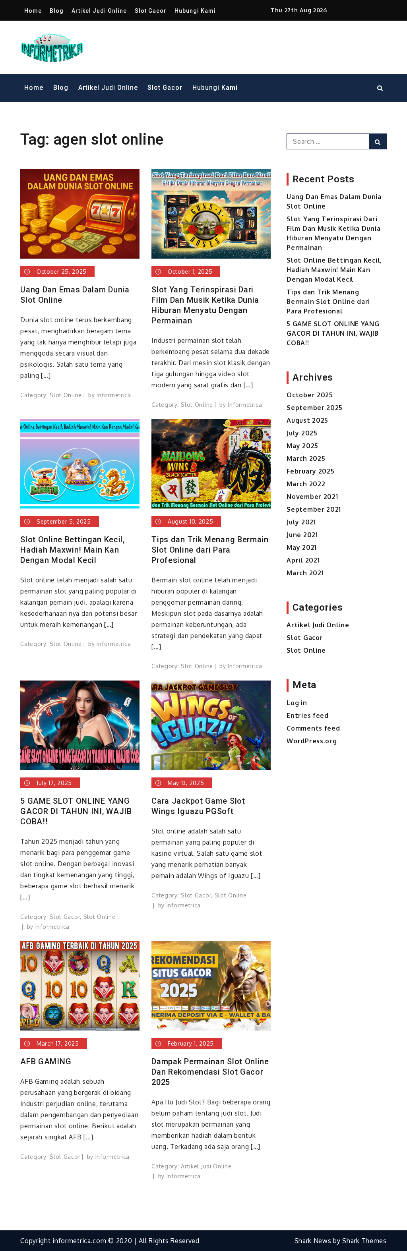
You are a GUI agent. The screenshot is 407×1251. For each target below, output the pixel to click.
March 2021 (305, 573)
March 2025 (306, 458)
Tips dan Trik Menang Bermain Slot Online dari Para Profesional (210, 550)
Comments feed (313, 728)
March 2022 (306, 484)
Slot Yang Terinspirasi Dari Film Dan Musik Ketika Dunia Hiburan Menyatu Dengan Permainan (205, 305)
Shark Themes (364, 1241)
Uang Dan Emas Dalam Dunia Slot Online (75, 295)
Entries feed (307, 715)
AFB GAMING (45, 1061)
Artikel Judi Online (99, 11)
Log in (297, 703)
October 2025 (310, 395)
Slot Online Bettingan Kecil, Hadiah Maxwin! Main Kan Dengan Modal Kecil (72, 550)
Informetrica (114, 395)
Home (33, 11)
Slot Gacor (151, 11)
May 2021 (302, 547)
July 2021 (301, 522)
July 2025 (302, 433)
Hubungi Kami (195, 11)
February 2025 (310, 471)
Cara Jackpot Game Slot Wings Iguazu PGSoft (198, 806)
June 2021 (302, 535)
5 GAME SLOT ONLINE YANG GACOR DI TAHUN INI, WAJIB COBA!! (76, 811)
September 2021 (314, 509)
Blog (57, 11)
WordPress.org (312, 741)
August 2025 (307, 420)
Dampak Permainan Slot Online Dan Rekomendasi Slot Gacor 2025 (210, 1072)
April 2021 (303, 560)
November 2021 (312, 497)
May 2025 (302, 446)
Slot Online (66, 395)
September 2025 (315, 408)
